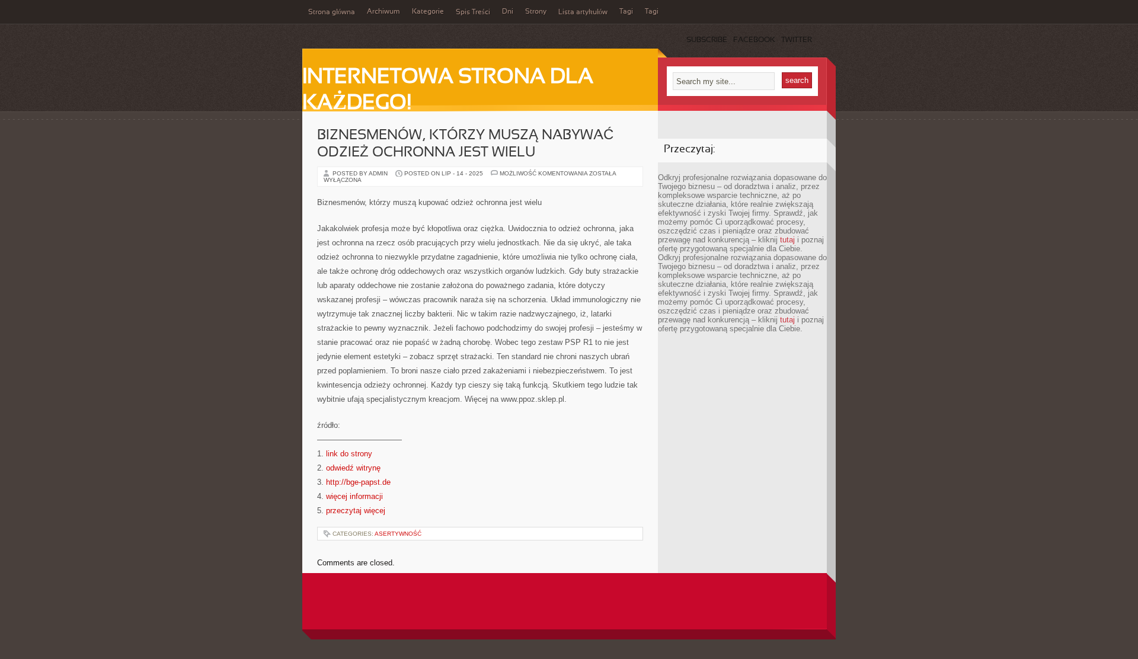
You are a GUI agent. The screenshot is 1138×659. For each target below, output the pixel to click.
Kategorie (428, 11)
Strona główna (331, 12)
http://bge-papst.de (358, 482)
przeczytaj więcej (355, 510)
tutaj (787, 239)
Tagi (626, 11)
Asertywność (398, 533)
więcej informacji (354, 496)
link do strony (349, 453)
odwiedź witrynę (353, 467)
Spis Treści (473, 12)
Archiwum (383, 11)
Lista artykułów (583, 12)
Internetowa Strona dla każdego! (447, 91)
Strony (535, 11)
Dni (507, 11)
